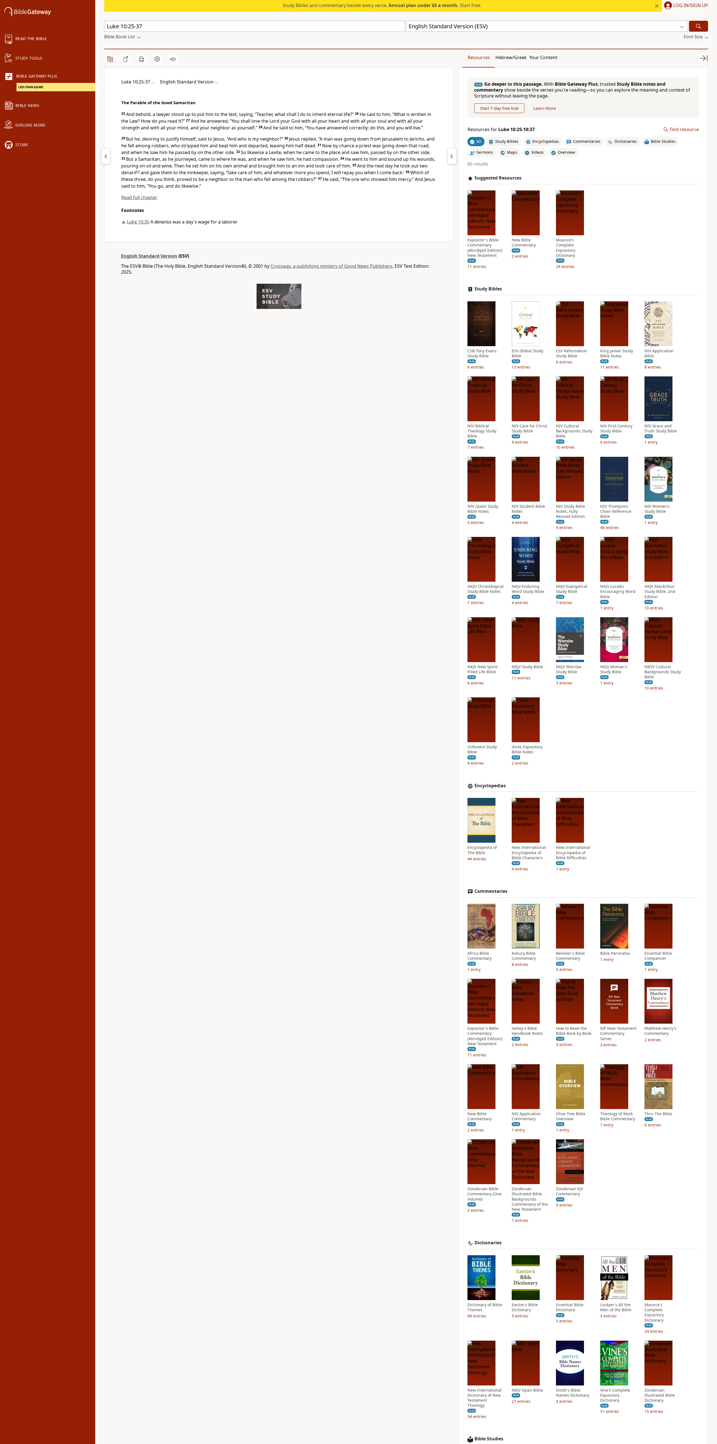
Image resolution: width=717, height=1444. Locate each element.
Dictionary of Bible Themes (484, 1307)
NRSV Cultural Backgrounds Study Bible (662, 671)
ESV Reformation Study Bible (571, 353)
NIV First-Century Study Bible (616, 428)
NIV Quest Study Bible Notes (482, 509)
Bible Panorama (615, 953)
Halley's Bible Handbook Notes (527, 1031)
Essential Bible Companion (658, 956)
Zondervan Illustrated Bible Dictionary (659, 1395)
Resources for (501, 129)
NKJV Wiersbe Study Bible (568, 669)
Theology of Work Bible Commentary (617, 1116)
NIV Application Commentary (526, 1116)
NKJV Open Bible (527, 1390)
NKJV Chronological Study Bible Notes (485, 589)
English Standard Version (149, 256)
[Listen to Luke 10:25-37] (172, 59)
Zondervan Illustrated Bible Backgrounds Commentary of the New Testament (530, 1199)
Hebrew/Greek (511, 57)
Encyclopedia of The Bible (482, 850)
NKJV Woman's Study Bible (613, 669)
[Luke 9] (105, 156)
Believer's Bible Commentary (570, 956)
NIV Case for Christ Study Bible (529, 428)
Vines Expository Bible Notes (527, 749)
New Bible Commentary (524, 242)
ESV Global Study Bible (527, 353)
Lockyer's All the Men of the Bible (615, 1307)
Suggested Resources (498, 178)
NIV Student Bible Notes (528, 509)
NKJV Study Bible (527, 666)
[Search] (698, 26)
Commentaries (491, 891)
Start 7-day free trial (499, 108)
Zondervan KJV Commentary (569, 1191)
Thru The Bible (658, 1113)
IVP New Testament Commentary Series (618, 1033)
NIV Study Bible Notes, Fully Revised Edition (570, 511)
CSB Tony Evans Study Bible (482, 353)
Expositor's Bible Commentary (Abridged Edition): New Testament (485, 247)
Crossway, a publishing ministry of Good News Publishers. (332, 266)
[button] (685, 6)
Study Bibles (488, 289)
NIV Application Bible (659, 353)
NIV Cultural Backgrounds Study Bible (574, 431)
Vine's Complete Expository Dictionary (615, 1395)
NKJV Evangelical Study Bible (571, 589)
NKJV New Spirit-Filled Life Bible (483, 669)
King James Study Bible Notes (616, 353)
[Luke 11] (451, 156)
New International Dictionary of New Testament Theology (484, 1398)
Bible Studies (488, 1439)
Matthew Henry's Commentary (660, 1031)
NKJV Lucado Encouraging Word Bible (617, 591)
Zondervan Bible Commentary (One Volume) (484, 1193)
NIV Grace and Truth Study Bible (660, 428)
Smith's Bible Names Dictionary (572, 1393)
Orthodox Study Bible (482, 749)
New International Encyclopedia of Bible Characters (529, 852)
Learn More (544, 108)
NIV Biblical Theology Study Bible (481, 431)
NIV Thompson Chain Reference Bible (615, 511)
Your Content (543, 57)
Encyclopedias (490, 786)
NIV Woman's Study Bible (656, 509)
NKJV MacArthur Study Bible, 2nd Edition (659, 591)
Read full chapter (139, 197)
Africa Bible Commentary (479, 956)
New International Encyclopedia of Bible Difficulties (573, 852)
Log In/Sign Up (690, 5)
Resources (479, 57)
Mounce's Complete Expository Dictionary (565, 247)
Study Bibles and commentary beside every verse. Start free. (382, 5)
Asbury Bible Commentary (524, 956)
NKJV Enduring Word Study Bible (528, 589)
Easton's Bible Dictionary (525, 1307)
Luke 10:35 (138, 222)
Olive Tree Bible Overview (570, 1116)
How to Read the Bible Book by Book (573, 1031)
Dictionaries (488, 1243)
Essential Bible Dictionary (569, 1307)
